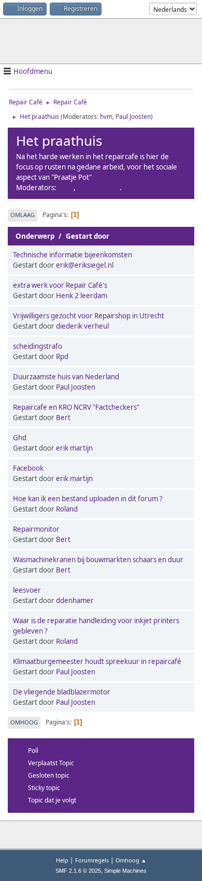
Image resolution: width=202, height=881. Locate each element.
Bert (63, 417)
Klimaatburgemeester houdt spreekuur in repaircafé (97, 661)
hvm (106, 116)
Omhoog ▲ (131, 860)
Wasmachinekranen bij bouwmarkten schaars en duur (98, 559)
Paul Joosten (133, 116)
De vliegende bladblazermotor (61, 692)
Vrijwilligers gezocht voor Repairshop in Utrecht (88, 315)
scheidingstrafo (37, 346)
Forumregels (92, 860)
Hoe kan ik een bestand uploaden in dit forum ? (88, 498)
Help (62, 860)
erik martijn (74, 448)
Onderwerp (35, 236)
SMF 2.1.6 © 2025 (78, 871)
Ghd (19, 437)
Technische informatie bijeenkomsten (72, 254)
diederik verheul (82, 326)
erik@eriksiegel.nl (84, 265)
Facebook (28, 468)
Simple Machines (125, 871)
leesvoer (27, 590)
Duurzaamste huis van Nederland (66, 376)
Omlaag (22, 215)
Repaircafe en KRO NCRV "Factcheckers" (76, 407)
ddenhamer (75, 600)
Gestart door (87, 236)
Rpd (62, 356)
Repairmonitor (36, 529)
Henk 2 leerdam (81, 295)
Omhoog (24, 722)
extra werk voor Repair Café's (60, 285)
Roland (67, 509)
